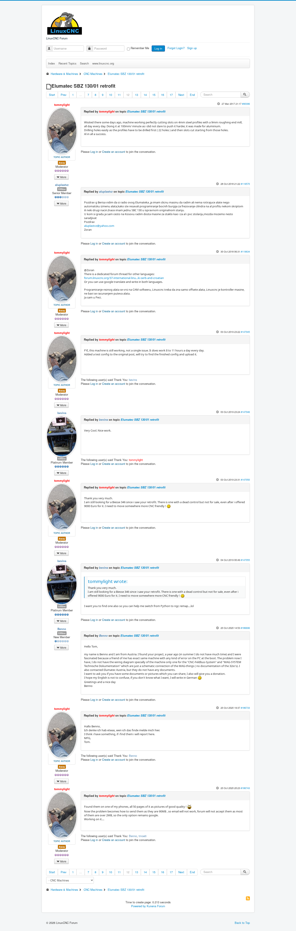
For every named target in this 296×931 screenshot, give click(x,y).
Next (181, 95)
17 (171, 95)
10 (110, 95)
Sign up (192, 48)
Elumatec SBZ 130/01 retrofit (146, 111)
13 (136, 95)
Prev (64, 95)
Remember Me (140, 48)
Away (62, 162)
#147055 (245, 560)
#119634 (245, 251)
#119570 (245, 183)
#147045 (245, 331)
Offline (62, 189)
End (192, 95)
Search (84, 63)
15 (153, 95)
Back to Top (242, 923)
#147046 (245, 412)
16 (162, 95)
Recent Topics (67, 63)
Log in (158, 48)
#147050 (245, 479)
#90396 (246, 103)
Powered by (138, 906)
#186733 (245, 707)
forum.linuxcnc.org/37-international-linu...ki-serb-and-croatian (124, 278)
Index (51, 63)
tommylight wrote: (108, 581)
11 (119, 95)
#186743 (245, 788)
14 (145, 95)
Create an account (113, 152)
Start (52, 95)
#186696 (245, 628)
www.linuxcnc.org (103, 63)
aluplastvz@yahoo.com (99, 226)
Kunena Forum (156, 906)
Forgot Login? (176, 48)
